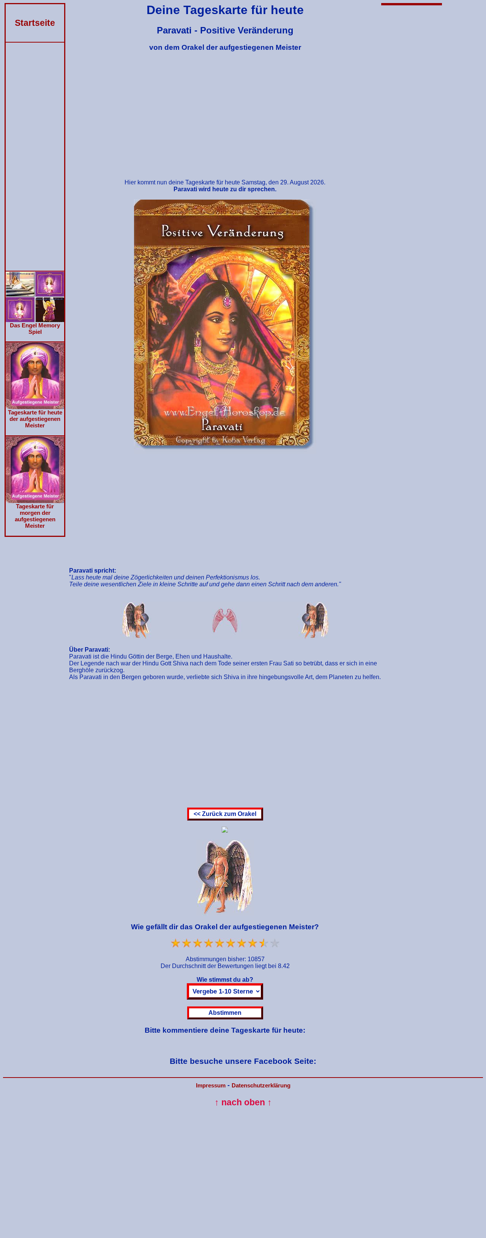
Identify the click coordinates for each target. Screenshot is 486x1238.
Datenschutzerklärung (261, 1085)
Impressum (211, 1085)
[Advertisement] (35, 157)
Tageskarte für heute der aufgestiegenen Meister (35, 419)
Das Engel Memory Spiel (35, 328)
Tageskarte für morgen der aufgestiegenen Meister (35, 516)
